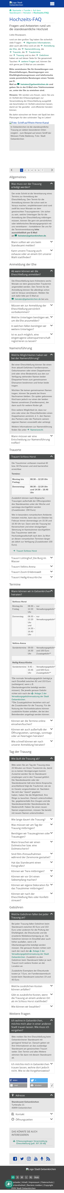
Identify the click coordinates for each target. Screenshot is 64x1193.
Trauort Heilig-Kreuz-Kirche (26, 577)
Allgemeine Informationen (38, 42)
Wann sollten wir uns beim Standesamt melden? (26, 244)
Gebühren (44, 55)
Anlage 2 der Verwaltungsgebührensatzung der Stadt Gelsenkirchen (30, 696)
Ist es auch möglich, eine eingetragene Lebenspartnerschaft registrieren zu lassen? (30, 338)
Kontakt (20, 1114)
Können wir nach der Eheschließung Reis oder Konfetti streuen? (29, 897)
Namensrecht (36, 430)
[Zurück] (11, 170)
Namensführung (32, 49)
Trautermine (34, 52)
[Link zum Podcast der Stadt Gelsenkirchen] (42, 1159)
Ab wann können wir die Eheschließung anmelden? (26, 273)
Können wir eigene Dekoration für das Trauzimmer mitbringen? (30, 886)
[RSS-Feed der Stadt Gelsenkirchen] (48, 1159)
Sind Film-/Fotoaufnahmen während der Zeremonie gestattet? (30, 855)
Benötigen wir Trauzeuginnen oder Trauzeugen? (30, 835)
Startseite (15, 1182)
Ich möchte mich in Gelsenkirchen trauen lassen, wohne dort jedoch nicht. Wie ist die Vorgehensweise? (30, 1067)
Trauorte (17, 52)
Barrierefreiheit (18, 1185)
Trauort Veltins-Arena (23, 566)
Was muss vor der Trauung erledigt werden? (26, 185)
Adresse (20, 1095)
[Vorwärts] (52, 170)
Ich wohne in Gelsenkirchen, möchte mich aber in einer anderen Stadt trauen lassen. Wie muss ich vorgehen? (31, 1025)
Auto (36, 1177)
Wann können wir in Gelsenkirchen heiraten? (30, 593)
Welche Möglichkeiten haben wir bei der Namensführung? (29, 356)
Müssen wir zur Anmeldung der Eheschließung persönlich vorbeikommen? (28, 309)
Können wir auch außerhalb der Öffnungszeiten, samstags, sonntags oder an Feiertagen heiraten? (31, 733)
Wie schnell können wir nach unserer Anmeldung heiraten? (28, 743)
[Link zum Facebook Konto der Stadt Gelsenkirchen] (15, 1159)
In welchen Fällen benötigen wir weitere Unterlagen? (28, 327)
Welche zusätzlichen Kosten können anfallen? (26, 988)
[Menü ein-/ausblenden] (52, 3)
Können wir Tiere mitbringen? (28, 871)
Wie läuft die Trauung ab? (25, 758)
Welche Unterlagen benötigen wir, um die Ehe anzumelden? (30, 319)
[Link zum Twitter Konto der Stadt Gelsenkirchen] (22, 1159)
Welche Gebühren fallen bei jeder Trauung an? (30, 916)
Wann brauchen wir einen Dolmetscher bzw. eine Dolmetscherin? (25, 845)
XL (31, 1177)
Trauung (20, 55)
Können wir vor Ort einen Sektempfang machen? (25, 878)
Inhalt (24, 1182)
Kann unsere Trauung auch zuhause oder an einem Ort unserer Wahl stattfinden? (31, 254)
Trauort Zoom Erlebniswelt (26, 572)
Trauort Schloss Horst (23, 456)
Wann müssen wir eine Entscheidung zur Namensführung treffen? (30, 439)
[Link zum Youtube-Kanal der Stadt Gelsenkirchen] (35, 1159)
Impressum (34, 1182)
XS (13, 1177)
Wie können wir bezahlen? (25, 1006)
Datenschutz (47, 1182)
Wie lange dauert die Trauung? (28, 819)
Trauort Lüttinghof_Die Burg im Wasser (28, 559)
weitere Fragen (28, 61)
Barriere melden (34, 1185)
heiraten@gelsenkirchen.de (35, 84)
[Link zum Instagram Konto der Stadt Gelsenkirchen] (28, 1159)
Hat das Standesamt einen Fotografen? (26, 864)
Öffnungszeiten (24, 1119)
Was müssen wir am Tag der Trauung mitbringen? (27, 826)
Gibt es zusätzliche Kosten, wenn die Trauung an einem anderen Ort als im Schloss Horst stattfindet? (30, 998)
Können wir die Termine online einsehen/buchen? (28, 722)
